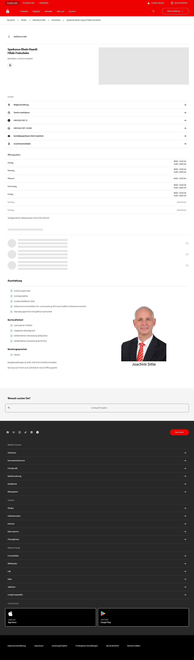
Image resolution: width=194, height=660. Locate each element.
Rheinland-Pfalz (39, 20)
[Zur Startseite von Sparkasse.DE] (12, 11)
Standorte (11, 20)
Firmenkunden (29, 3)
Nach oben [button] (179, 432)
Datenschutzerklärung (17, 646)
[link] (7, 432)
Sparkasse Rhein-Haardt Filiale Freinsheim (83, 20)
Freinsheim (56, 20)
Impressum (38, 646)
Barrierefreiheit (181, 3)
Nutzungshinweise (59, 646)
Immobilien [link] (43, 3)
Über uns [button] (60, 11)
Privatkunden (12, 3)
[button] (86, 646)
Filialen (24, 20)
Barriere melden (133, 646)
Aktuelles (48, 11)
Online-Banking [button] (173, 11)
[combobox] (97, 408)
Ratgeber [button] (36, 11)
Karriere (72, 11)
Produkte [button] (24, 11)
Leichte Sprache (157, 3)
